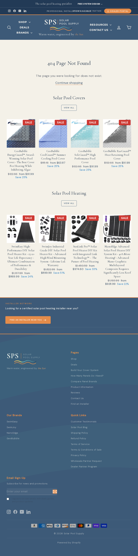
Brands (23, 32)
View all (69, 107)
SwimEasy (12, 421)
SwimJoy (11, 427)
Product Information (82, 387)
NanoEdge (12, 432)
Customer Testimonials (83, 421)
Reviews (75, 392)
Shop (23, 22)
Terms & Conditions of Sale (86, 449)
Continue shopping (69, 83)
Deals (24, 27)
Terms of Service (80, 444)
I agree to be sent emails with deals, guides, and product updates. (33, 500)
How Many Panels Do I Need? (87, 375)
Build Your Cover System (84, 370)
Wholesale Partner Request (86, 461)
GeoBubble (13, 438)
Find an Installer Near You (26, 320)
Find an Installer (80, 403)
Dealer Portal (119, 11)
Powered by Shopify (69, 542)
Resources (99, 24)
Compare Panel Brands (84, 381)
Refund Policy (78, 438)
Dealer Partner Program (84, 466)
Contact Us (99, 30)
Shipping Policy (79, 432)
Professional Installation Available (69, 11)
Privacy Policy (78, 455)
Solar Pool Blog (79, 427)
